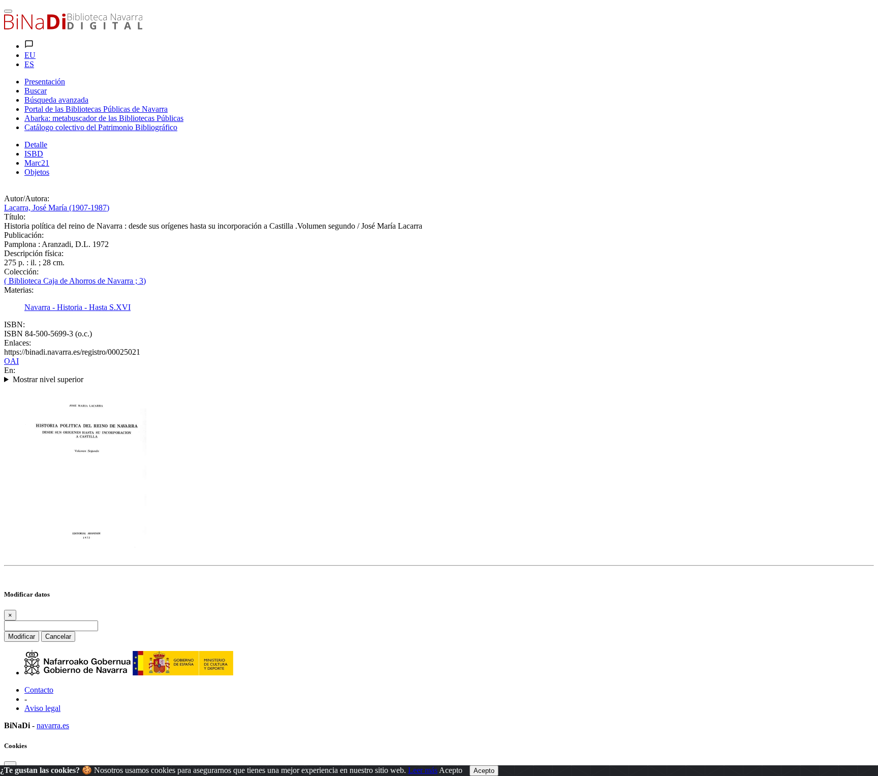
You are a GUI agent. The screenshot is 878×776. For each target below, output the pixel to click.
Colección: (21, 271)
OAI (11, 361)
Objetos (36, 172)
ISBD (33, 153)
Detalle (35, 144)
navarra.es (53, 725)
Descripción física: (34, 253)
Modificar (21, 636)
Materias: (19, 290)
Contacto (38, 690)
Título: (14, 216)
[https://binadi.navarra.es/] (73, 26)
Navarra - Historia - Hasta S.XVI (77, 307)
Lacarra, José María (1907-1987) (56, 207)
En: (9, 370)
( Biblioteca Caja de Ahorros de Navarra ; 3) (75, 280)
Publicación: (24, 235)
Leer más (422, 770)
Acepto (450, 770)
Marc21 (36, 163)
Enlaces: (17, 342)
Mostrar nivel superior (48, 379)
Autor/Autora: (26, 198)
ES (29, 64)
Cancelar (58, 636)
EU (30, 55)
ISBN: (14, 324)
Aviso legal (42, 708)
